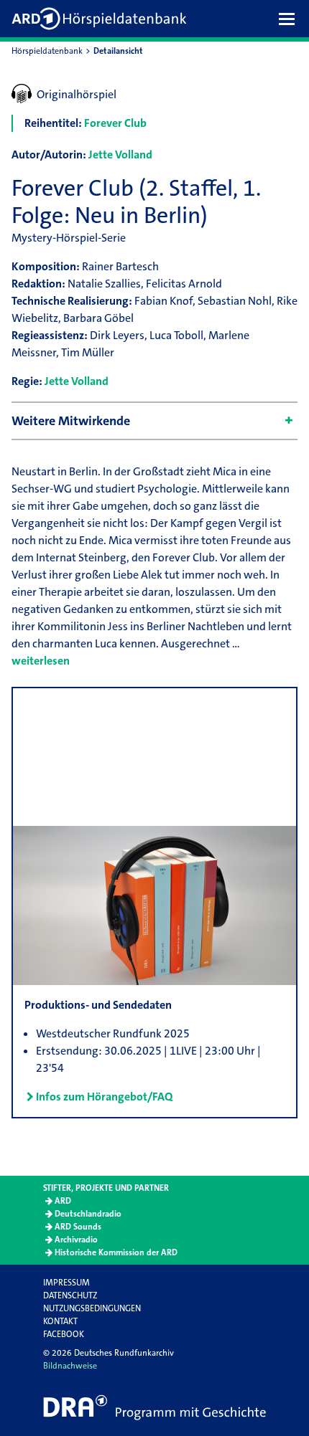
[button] (290, 18)
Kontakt (60, 1321)
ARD (63, 1201)
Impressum (66, 1282)
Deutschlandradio (88, 1213)
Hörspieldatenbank (47, 51)
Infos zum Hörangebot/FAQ (104, 1096)
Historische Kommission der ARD (116, 1252)
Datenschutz (70, 1295)
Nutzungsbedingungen (92, 1308)
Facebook (63, 1334)
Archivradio (76, 1239)
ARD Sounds (78, 1226)
